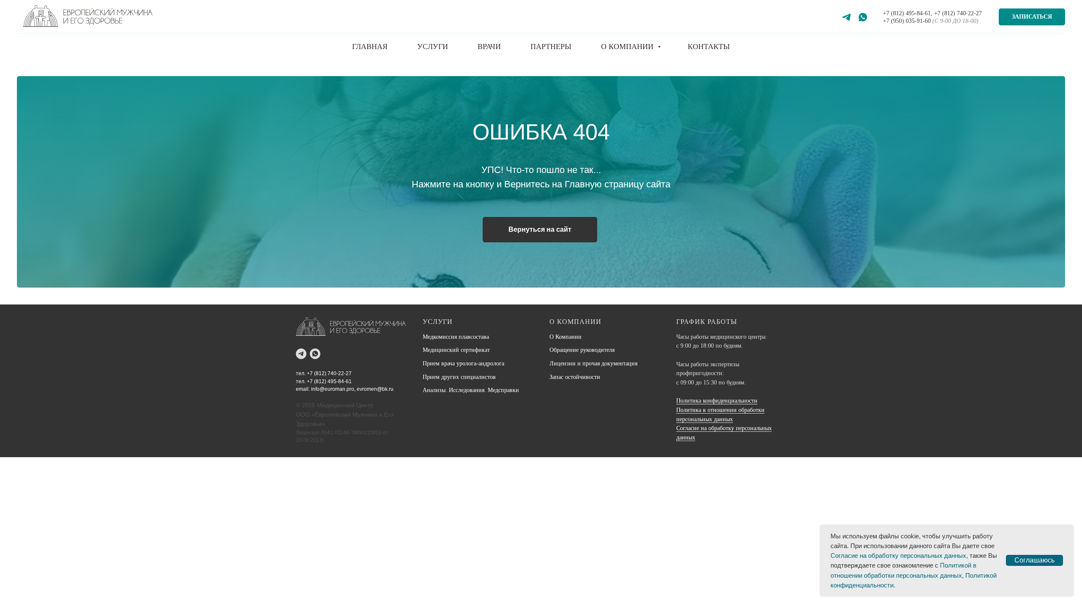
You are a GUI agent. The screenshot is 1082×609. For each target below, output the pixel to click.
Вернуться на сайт (539, 229)
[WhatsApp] (863, 17)
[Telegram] (846, 17)
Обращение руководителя (582, 350)
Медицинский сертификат (456, 350)
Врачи (489, 46)
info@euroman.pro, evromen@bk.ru (352, 389)
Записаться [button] (1032, 17)
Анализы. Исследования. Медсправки (471, 390)
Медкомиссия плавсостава (456, 337)
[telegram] (301, 353)
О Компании (565, 337)
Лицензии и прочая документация (593, 363)
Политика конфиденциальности (716, 401)
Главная (370, 46)
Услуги (432, 46)
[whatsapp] (315, 353)
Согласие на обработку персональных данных (898, 555)
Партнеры (550, 46)
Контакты (709, 46)
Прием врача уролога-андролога (463, 363)
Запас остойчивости (574, 377)
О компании (628, 46)
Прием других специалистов (459, 377)
